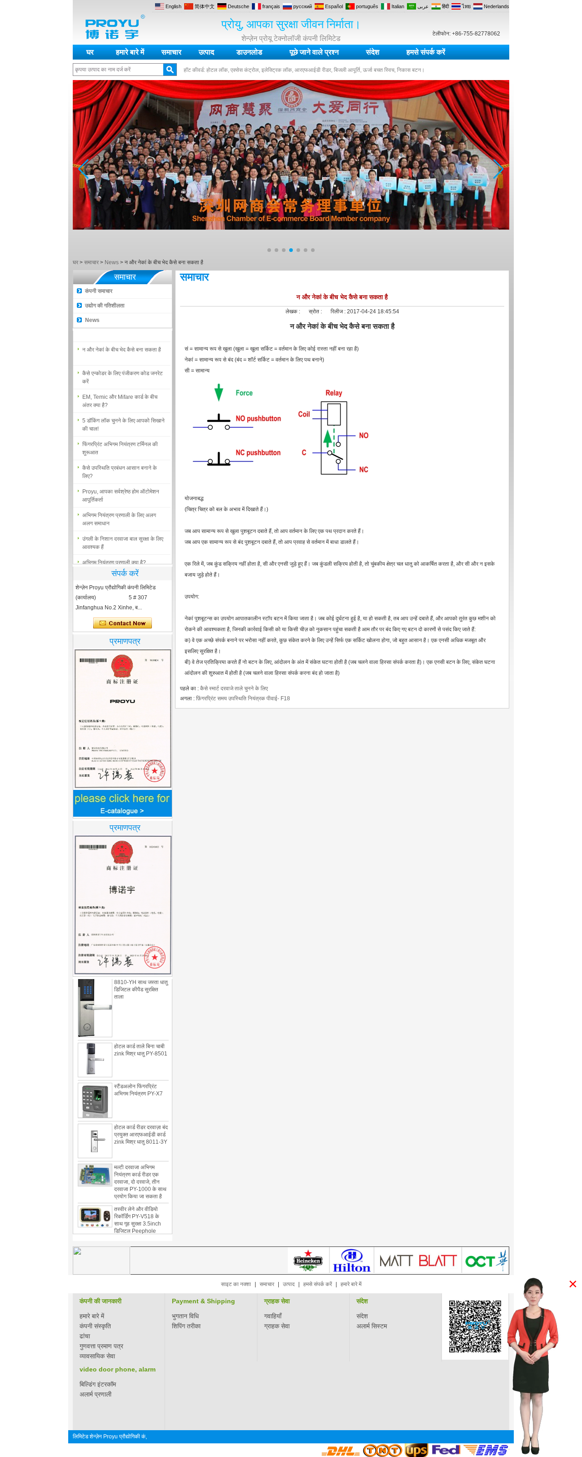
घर (90, 52)
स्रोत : (316, 311)
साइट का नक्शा (236, 1284)
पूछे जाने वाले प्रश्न (314, 52)
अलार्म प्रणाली (95, 1394)
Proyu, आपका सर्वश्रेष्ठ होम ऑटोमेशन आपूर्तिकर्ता (120, 489)
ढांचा (85, 1336)
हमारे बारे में (130, 52)
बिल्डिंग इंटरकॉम (98, 1384)
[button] (269, 250)
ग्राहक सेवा (277, 1301)
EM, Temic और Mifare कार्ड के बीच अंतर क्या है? (119, 395)
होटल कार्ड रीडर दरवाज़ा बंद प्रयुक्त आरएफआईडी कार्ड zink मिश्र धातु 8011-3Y (141, 1117)
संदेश (372, 52)
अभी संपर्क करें (122, 623)
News (112, 262)
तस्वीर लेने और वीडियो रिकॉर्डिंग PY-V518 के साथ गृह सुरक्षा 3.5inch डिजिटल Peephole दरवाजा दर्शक (137, 1207)
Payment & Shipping (203, 1301)
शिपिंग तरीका (186, 1326)
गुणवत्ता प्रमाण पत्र (101, 1346)
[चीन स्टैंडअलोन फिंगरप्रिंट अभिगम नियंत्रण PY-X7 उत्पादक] (95, 1083)
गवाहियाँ (272, 1316)
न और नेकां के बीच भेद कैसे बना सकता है (121, 344)
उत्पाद (206, 52)
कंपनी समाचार (98, 291)
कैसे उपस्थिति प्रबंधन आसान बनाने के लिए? (119, 466)
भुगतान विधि (185, 1316)
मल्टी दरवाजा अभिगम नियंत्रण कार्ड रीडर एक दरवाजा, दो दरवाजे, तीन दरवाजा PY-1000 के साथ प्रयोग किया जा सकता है (140, 1165)
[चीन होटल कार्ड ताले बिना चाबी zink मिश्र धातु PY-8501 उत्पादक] (95, 1043)
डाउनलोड (249, 52)
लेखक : (293, 311)
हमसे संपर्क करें (425, 52)
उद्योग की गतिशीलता (105, 305)
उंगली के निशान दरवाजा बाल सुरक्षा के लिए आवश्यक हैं (122, 537)
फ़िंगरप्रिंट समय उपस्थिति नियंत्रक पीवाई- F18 (243, 698)
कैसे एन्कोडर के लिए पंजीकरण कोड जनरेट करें (122, 371)
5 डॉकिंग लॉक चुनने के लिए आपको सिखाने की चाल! (123, 419)
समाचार (171, 52)
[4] (291, 254)
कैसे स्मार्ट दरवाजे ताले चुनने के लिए (234, 688)
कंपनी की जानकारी (100, 1301)
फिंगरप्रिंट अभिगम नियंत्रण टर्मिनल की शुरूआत (120, 442)
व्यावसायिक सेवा (97, 1356)
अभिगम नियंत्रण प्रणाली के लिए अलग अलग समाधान (119, 513)
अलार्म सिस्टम (371, 1326)
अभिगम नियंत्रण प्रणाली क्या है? (114, 556)
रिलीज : (339, 311)
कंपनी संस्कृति (95, 1326)
